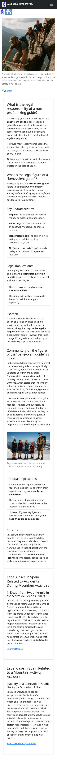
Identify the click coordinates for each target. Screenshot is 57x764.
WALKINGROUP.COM (19, 4)
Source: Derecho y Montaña (21, 743)
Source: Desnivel (15, 648)
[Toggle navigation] (51, 4)
